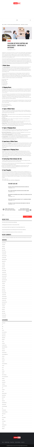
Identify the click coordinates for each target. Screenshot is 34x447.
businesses (9, 142)
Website (3, 428)
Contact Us (22, 442)
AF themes (25, 445)
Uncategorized (4, 424)
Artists (3, 330)
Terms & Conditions (17, 442)
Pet (2, 408)
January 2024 (4, 294)
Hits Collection (4, 374)
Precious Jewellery (4, 411)
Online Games (4, 404)
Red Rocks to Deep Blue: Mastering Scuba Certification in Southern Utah (18, 186)
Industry (3, 378)
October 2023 (4, 300)
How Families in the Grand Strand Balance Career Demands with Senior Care (19, 203)
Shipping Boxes (17, 180)
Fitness (3, 365)
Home (3, 442)
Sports (3, 419)
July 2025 (3, 263)
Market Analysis (4, 393)
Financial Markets (4, 363)
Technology (3, 421)
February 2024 (4, 292)
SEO (2, 415)
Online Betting (4, 402)
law (2, 387)
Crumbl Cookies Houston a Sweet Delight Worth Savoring (10, 209)
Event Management (5, 354)
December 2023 (4, 296)
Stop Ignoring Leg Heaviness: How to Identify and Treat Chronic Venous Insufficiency (14, 229)
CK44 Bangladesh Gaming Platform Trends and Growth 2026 (10, 224)
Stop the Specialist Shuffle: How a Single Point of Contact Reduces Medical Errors (13, 227)
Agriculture (3, 322)
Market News (4, 395)
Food (2, 367)
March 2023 (3, 313)
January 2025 (4, 272)
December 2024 (4, 274)
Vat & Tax (3, 426)
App (2, 326)
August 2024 (4, 281)
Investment (3, 382)
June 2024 (3, 285)
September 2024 (4, 279)
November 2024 (4, 276)
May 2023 (3, 309)
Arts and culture (4, 332)
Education (3, 350)
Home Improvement (5, 376)
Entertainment (4, 352)
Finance (3, 361)
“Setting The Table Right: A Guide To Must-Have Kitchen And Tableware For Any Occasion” (18, 237)
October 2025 (4, 257)
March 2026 (3, 250)
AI (2, 324)
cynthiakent (10, 49)
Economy (3, 348)
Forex (3, 369)
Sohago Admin (10, 187)
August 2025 (4, 261)
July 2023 (3, 305)
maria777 (3, 237)
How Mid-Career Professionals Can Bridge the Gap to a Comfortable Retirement (19, 199)
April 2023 (3, 311)
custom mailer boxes (7, 180)
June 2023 (3, 307)
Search (27, 216)
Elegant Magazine (20, 445)
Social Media (4, 417)
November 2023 (4, 298)
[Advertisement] (17, 13)
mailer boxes (13, 180)
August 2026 (4, 242)
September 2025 (4, 259)
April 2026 (3, 248)
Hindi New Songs (7, 442)
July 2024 (3, 283)
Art (2, 328)
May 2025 (3, 266)
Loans (3, 391)
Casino (3, 341)
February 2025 (4, 270)
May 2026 (3, 246)
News (3, 398)
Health (3, 372)
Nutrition (3, 400)
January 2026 (4, 253)
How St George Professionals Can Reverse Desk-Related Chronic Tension (18, 190)
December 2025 (4, 255)
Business (3, 339)
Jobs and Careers (4, 385)
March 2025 (3, 268)
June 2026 (3, 244)
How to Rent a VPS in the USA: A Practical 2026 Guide (9, 222)
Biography (3, 337)
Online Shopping (4, 406)
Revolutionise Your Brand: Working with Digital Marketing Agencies (23, 210)
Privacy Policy (12, 442)
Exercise (3, 356)
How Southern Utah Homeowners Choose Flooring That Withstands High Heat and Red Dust (20, 195)
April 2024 (3, 289)
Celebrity (3, 343)
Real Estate (3, 413)
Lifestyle (3, 389)
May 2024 (3, 287)
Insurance (3, 380)
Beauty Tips (3, 335)
